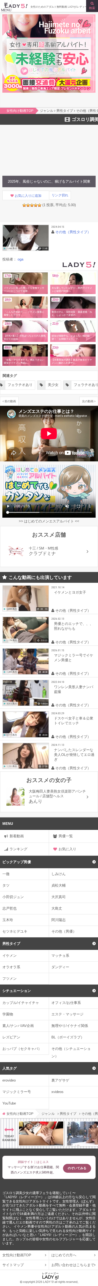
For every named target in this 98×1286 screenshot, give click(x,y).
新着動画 (17, 836)
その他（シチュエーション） (71, 1052)
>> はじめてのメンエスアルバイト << (49, 521)
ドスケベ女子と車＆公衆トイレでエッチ (73, 720)
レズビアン (11, 1037)
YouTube (9, 1103)
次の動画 (87, 401)
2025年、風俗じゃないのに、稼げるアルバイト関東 (49, 181)
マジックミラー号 (16, 1092)
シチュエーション (16, 991)
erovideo (9, 1080)
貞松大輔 (58, 885)
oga (20, 259)
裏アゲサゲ (60, 1080)
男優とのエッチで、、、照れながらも (73, 626)
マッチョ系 (60, 955)
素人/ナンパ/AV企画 (18, 1026)
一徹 (6, 874)
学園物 (7, 1014)
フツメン (9, 978)
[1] (24, 205)
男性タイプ (11, 943)
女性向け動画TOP (16, 1255)
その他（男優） (63, 931)
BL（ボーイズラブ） (67, 1037)
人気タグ (9, 1068)
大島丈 (56, 908)
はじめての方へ (63, 1255)
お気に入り (67, 849)
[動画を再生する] (26, 238)
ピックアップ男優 (16, 862)
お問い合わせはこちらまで (72, 1265)
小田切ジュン (13, 897)
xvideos (57, 1092)
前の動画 (10, 401)
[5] (39, 205)
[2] (28, 205)
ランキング (18, 849)
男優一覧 (66, 836)
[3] (32, 205)
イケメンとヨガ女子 (70, 592)
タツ (6, 885)
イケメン (9, 955)
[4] (36, 205)
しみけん (58, 874)
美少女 (53, 385)
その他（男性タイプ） (73, 232)
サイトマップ (13, 1265)
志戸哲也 (9, 908)
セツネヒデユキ (14, 931)
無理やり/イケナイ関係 (69, 1026)
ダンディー (60, 967)
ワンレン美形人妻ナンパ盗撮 (73, 689)
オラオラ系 (11, 967)
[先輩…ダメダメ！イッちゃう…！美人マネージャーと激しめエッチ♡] (41, 1133)
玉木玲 (7, 920)
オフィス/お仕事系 (66, 1003)
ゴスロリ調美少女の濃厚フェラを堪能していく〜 (39, 1193)
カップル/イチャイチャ (20, 1003)
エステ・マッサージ (67, 1014)
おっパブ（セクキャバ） (22, 1049)
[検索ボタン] (92, 6)
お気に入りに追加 (28, 196)
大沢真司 (58, 897)
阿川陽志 (58, 920)
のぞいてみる (77, 1168)
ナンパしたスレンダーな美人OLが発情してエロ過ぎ (74, 754)
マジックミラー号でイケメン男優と (73, 657)
